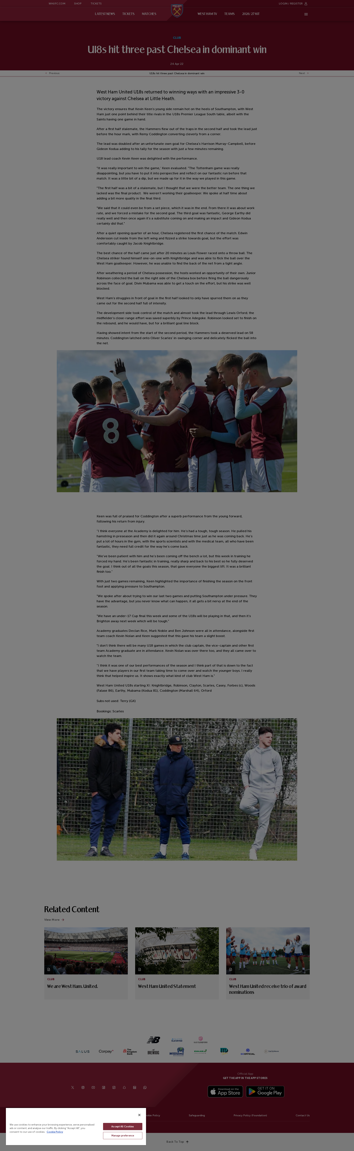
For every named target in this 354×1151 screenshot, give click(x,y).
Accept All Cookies (122, 1126)
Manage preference (122, 1135)
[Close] (139, 1115)
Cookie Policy (55, 1131)
